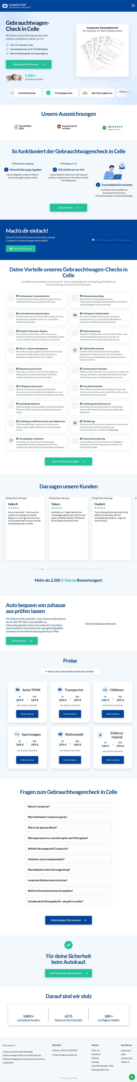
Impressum (126, 1050)
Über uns (96, 1050)
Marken (95, 1058)
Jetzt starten (65, 207)
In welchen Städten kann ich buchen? (47, 880)
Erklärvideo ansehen (22, 248)
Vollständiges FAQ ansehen (66, 920)
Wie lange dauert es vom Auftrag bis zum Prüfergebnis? (58, 838)
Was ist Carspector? (39, 806)
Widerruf (125, 1062)
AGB (123, 1054)
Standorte (96, 1054)
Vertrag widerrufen (100, 1069)
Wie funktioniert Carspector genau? (47, 816)
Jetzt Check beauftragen (65, 461)
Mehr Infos (114, 430)
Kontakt (95, 1062)
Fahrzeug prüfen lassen (25, 64)
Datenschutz (127, 1058)
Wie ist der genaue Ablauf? (42, 827)
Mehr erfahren (27, 714)
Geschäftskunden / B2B (102, 1065)
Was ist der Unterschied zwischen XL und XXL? (71, 671)
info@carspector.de (68, 1055)
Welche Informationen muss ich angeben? (50, 890)
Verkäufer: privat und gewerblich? (46, 859)
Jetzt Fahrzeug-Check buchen (65, 973)
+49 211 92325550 (68, 1050)
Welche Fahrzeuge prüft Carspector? (48, 848)
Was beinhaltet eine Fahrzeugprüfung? (49, 869)
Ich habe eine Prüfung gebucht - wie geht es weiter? (55, 901)
